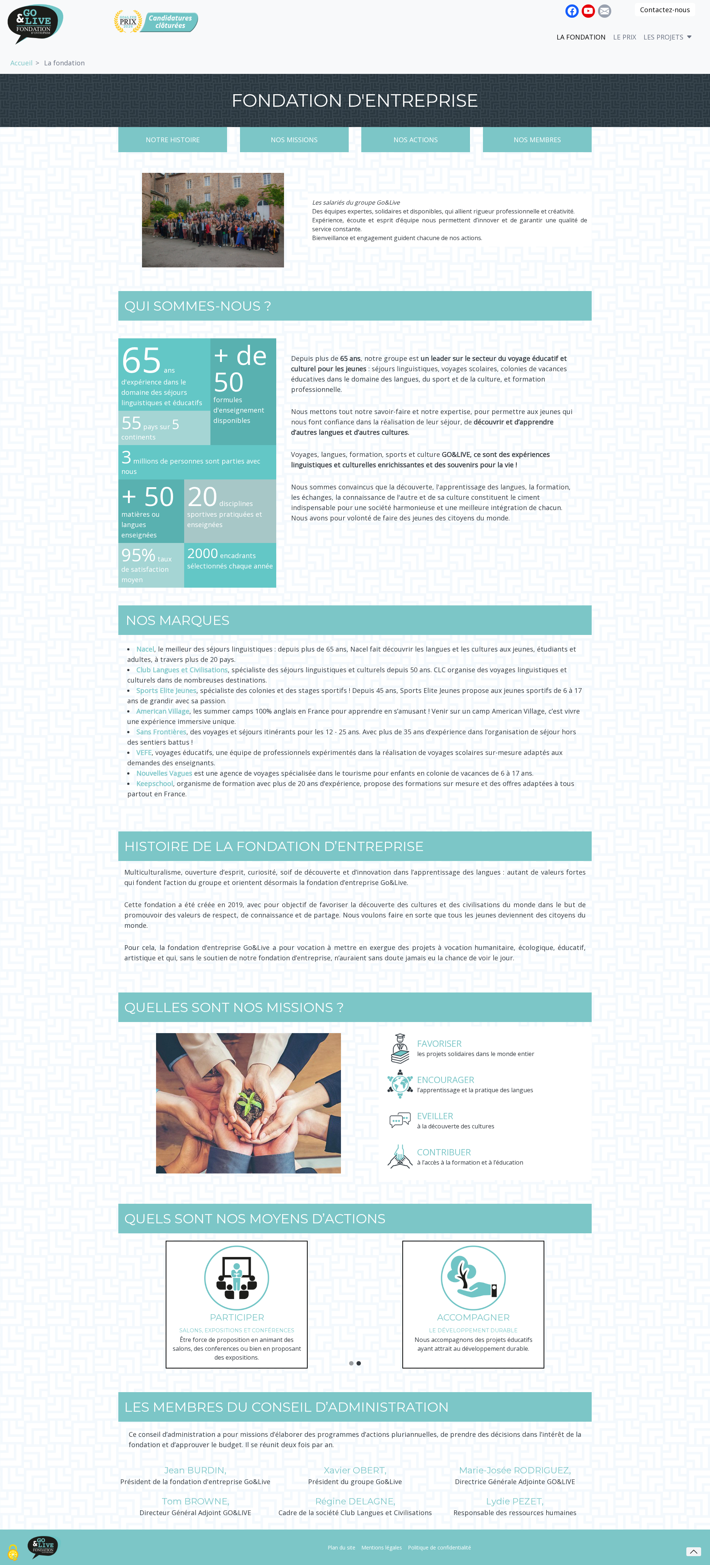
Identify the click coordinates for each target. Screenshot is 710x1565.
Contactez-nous (665, 9)
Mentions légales (381, 1547)
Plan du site (341, 1547)
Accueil (21, 62)
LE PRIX (624, 37)
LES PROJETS (663, 37)
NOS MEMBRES (537, 139)
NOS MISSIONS (294, 139)
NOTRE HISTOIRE (173, 139)
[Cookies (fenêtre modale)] (13, 1553)
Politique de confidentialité (439, 1547)
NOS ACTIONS (415, 139)
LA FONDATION (581, 37)
